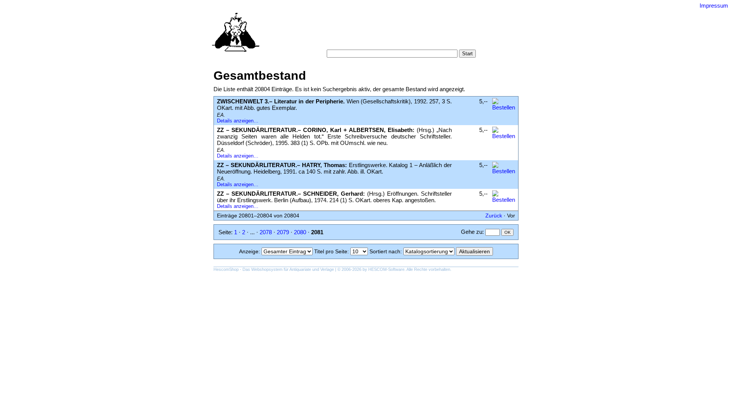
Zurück (493, 215)
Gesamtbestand (452, 34)
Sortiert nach (384, 251)
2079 (283, 232)
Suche (350, 34)
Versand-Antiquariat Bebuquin (393, 17)
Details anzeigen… (237, 121)
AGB (361, 42)
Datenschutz (413, 42)
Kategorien (376, 34)
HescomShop (226, 269)
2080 (300, 232)
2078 (266, 232)
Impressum (714, 5)
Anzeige (248, 251)
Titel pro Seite (330, 251)
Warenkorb (336, 42)
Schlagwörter (411, 34)
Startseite (325, 34)
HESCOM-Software (386, 269)
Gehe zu (471, 232)
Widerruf (382, 42)
